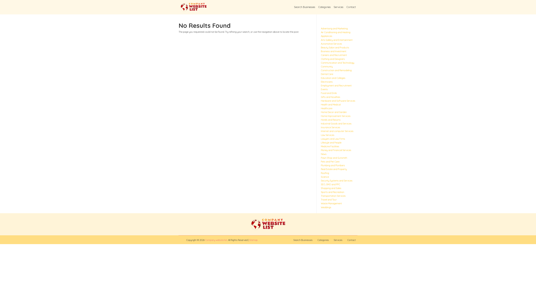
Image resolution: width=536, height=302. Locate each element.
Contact (351, 7)
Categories (324, 7)
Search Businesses (304, 7)
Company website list (216, 240)
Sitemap (253, 240)
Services (338, 7)
